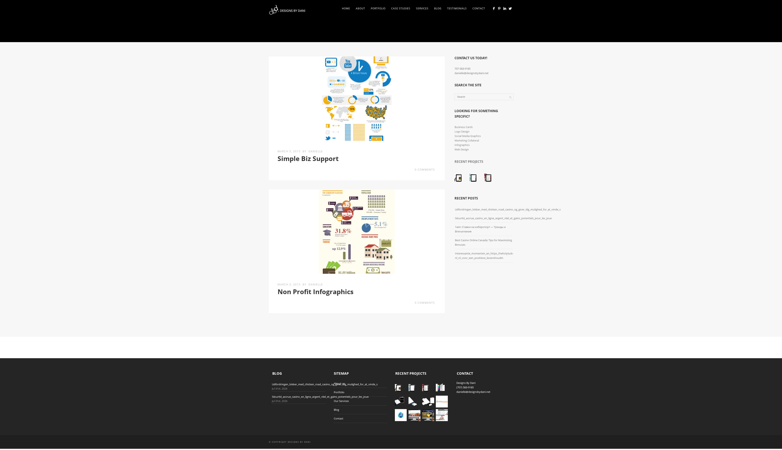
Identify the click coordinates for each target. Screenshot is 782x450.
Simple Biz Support (308, 158)
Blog (438, 8)
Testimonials (457, 8)
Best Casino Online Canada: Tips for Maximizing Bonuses (483, 242)
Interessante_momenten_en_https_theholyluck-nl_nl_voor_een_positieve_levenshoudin (484, 256)
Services (422, 8)
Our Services (341, 401)
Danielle (316, 151)
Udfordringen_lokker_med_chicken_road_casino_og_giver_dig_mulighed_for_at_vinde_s (508, 209)
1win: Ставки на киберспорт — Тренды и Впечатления (480, 229)
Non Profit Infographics (316, 291)
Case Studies (400, 8)
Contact (478, 8)
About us (339, 383)
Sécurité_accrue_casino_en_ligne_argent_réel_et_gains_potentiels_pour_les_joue (503, 218)
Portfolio (378, 8)
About (360, 8)
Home (346, 8)
